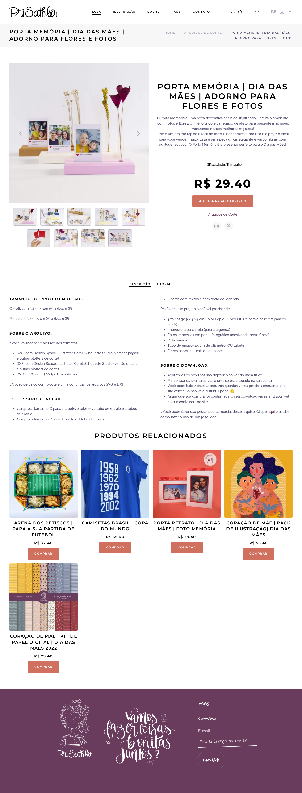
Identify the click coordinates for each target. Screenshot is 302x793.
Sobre (153, 11)
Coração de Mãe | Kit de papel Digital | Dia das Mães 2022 (43, 642)
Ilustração (124, 11)
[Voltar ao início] (33, 12)
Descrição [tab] (140, 284)
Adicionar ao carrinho (223, 201)
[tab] (25, 217)
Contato (201, 11)
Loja (96, 11)
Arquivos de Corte (222, 214)
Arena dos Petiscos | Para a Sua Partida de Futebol (44, 528)
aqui (271, 412)
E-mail (205, 731)
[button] (257, 12)
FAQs (176, 11)
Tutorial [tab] (164, 284)
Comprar (43, 553)
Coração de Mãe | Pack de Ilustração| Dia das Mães (258, 528)
